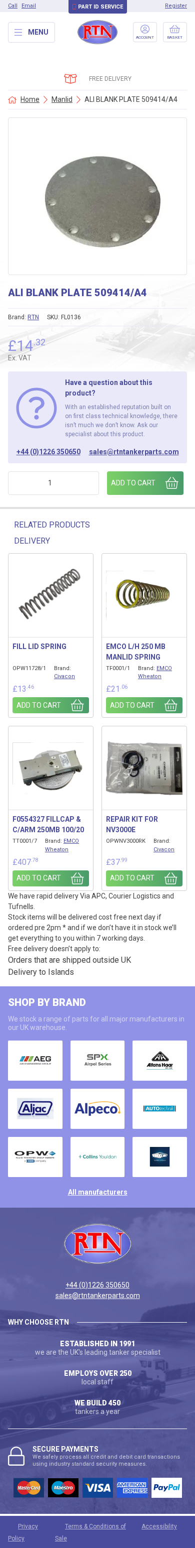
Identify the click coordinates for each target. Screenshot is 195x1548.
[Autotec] (159, 1109)
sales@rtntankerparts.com (134, 452)
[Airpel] (97, 1061)
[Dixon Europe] (159, 1157)
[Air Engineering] (35, 1061)
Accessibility (159, 1526)
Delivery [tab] (32, 541)
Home (30, 99)
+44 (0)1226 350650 (48, 452)
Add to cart (133, 483)
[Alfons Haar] (159, 1061)
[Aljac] (35, 1109)
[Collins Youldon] (97, 1157)
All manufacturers (98, 1192)
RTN (33, 317)
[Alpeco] (97, 1109)
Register (176, 6)
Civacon (64, 676)
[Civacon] (35, 1157)
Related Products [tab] (52, 525)
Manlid (62, 99)
